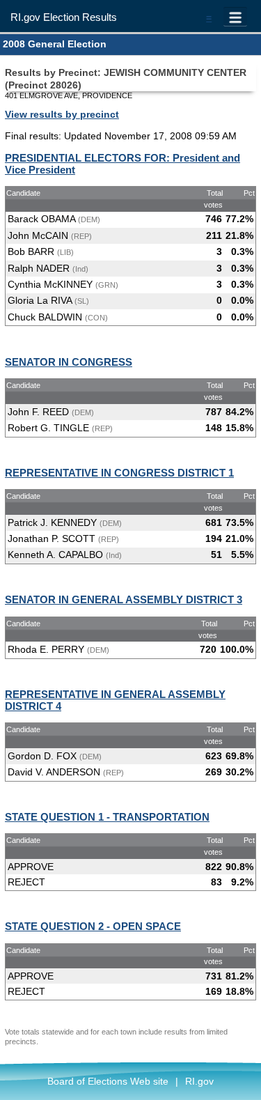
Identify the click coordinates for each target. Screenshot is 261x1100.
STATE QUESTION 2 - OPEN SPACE (93, 926)
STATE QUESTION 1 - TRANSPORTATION (107, 817)
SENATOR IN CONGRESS (68, 362)
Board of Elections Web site (107, 1081)
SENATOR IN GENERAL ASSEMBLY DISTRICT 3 (123, 599)
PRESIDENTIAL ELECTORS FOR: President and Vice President (122, 164)
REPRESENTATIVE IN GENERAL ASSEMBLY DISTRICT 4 (115, 700)
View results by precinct (62, 114)
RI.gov (199, 1081)
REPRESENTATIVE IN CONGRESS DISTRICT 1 (119, 473)
